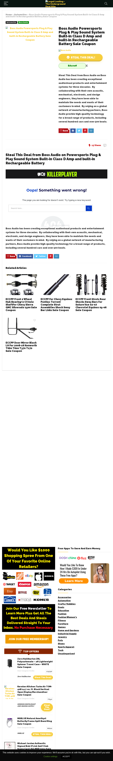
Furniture (63, 624)
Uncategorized (66, 653)
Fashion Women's (67, 617)
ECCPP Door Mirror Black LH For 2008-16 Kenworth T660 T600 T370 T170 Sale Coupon (21, 346)
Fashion (62, 614)
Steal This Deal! (82, 57)
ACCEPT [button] (66, 756)
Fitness (62, 620)
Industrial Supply (67, 634)
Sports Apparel (66, 647)
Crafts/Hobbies (67, 604)
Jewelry (62, 637)
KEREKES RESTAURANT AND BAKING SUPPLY (26, 705)
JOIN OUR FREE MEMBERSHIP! (29, 639)
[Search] (106, 3)
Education (63, 610)
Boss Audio (23, 22)
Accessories (64, 597)
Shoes (61, 643)
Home (9, 14)
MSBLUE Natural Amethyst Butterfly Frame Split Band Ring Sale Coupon (34, 721)
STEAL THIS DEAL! (42, 734)
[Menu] (6, 3)
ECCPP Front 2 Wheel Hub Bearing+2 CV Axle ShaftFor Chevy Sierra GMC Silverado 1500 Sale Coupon (21, 305)
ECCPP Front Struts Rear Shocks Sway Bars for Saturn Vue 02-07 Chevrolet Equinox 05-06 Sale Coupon (91, 305)
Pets (60, 640)
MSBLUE (20, 733)
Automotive (20, 14)
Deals (61, 607)
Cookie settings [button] (50, 756)
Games (62, 627)
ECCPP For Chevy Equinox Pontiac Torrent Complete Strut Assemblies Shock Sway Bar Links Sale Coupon (56, 305)
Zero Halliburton (24, 676)
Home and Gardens (68, 630)
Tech (60, 650)
